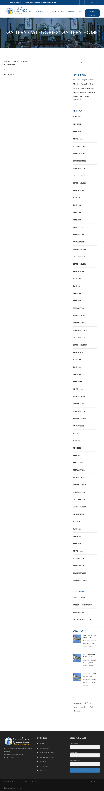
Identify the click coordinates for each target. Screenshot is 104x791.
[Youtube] (97, 2)
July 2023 (77, 359)
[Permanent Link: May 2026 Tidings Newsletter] (77, 658)
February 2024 (79, 308)
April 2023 (77, 382)
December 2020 (79, 573)
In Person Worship (48, 753)
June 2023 (77, 367)
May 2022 (77, 448)
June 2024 (77, 286)
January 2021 (79, 566)
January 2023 (79, 396)
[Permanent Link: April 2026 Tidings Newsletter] (77, 677)
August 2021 (78, 514)
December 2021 (79, 485)
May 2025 (77, 212)
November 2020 (79, 580)
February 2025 (79, 234)
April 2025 (77, 220)
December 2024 (79, 249)
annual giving (78, 703)
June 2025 (77, 205)
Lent (75, 707)
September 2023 (80, 345)
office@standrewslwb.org (16, 754)
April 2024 (77, 301)
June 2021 (77, 529)
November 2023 (79, 330)
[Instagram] (92, 2)
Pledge (92, 707)
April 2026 (77, 131)
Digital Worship (47, 757)
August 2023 (78, 352)
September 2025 (80, 183)
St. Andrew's (15, 61)
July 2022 (77, 433)
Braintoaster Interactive (12, 788)
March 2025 (78, 227)
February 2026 (79, 146)
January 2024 (79, 315)
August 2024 (78, 271)
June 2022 (77, 440)
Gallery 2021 (9, 65)
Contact (80, 11)
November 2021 (79, 492)
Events (63, 11)
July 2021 (77, 521)
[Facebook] (87, 2)
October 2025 (79, 176)
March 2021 (78, 551)
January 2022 (79, 477)
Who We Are (45, 748)
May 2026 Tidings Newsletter (83, 84)
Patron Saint (83, 707)
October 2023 (79, 337)
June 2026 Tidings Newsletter (83, 80)
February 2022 (79, 470)
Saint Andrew (78, 711)
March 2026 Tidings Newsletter (84, 92)
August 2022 (78, 426)
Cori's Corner (79, 597)
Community (53, 11)
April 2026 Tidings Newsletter (83, 88)
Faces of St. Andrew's (82, 605)
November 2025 (79, 168)
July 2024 (77, 279)
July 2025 (77, 198)
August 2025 (78, 190)
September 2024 (80, 264)
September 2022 (80, 418)
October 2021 (79, 499)
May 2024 (77, 293)
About (30, 11)
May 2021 (77, 536)
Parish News (71, 11)
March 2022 (78, 463)
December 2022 (79, 404)
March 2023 (78, 389)
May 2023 (77, 374)
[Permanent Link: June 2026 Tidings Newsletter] (77, 638)
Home (42, 744)
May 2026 (77, 124)
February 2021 (79, 558)
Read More (8, 74)
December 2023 (79, 323)
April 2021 (77, 543)
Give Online (92, 13)
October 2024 (79, 257)
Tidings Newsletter (82, 620)
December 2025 (79, 161)
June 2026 (77, 117)
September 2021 (80, 507)
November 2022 (79, 411)
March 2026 (78, 139)
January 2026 (79, 153)
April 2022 (77, 455)
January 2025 (79, 242)
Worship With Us (41, 11)
